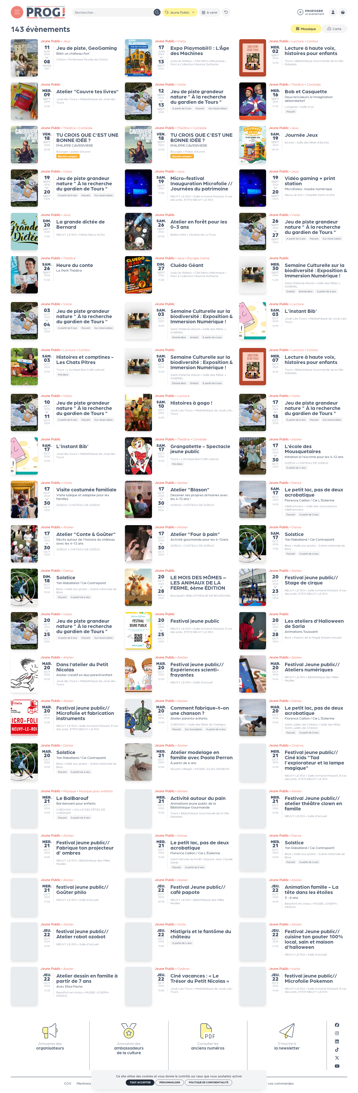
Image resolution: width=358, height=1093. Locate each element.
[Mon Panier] (342, 12)
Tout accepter (140, 1082)
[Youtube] (337, 1063)
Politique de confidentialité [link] (208, 1082)
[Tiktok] (337, 1047)
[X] (337, 1055)
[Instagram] (337, 1031)
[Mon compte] (333, 12)
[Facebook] (337, 1022)
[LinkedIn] (337, 1039)
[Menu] (17, 12)
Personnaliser (169, 1082)
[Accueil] (46, 12)
